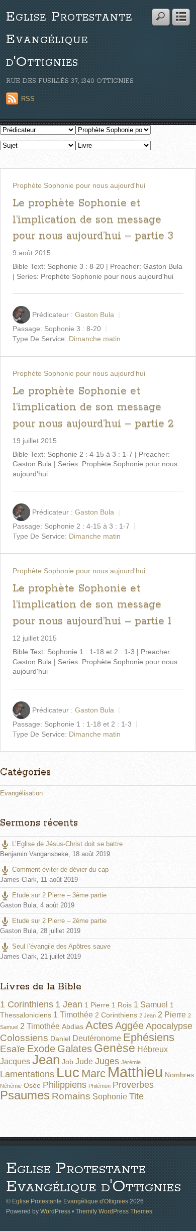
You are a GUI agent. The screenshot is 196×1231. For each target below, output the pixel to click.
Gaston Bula (94, 315)
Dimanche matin (95, 339)
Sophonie (109, 1096)
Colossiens (24, 1038)
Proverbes (133, 1085)
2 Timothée (40, 1026)
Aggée (129, 1025)
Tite (136, 1096)
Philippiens (64, 1085)
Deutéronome (96, 1038)
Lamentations (27, 1074)
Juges (107, 1061)
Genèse (114, 1048)
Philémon (99, 1086)
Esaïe (12, 1049)
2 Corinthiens (116, 1015)
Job (67, 1062)
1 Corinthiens (26, 1004)
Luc (67, 1072)
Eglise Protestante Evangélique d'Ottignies (69, 39)
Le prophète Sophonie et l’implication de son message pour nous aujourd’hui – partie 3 (93, 219)
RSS (28, 98)
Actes (99, 1025)
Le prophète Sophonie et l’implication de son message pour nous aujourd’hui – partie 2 (93, 407)
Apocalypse (169, 1026)
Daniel (60, 1039)
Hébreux (152, 1049)
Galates (74, 1048)
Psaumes (25, 1095)
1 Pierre (97, 1005)
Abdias (72, 1026)
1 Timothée (73, 1014)
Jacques (15, 1061)
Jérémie (131, 1062)
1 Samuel (151, 1004)
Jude (84, 1061)
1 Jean (68, 1004)
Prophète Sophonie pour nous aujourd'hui (79, 185)
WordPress (55, 1211)
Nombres (179, 1075)
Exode (41, 1048)
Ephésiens (148, 1037)
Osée (32, 1085)
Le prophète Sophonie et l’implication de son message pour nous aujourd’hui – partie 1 (92, 605)
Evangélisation (21, 793)
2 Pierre (172, 1014)
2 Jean (147, 1015)
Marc (93, 1073)
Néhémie (11, 1086)
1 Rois (122, 1005)
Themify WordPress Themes (113, 1211)
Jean (46, 1059)
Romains (71, 1096)
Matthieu (135, 1072)
